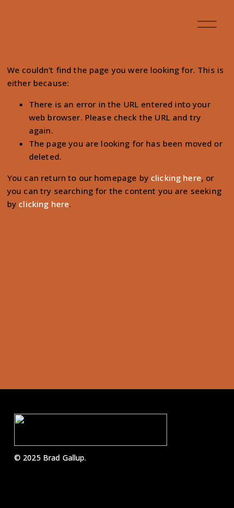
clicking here (176, 177)
